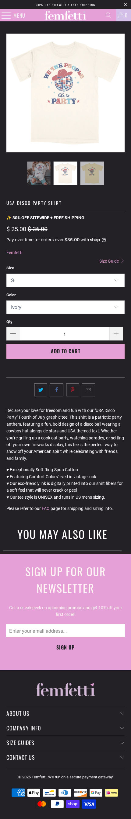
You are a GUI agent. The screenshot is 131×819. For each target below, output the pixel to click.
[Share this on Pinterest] (72, 390)
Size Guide (109, 261)
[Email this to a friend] (88, 390)
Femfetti (14, 252)
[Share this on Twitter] (40, 390)
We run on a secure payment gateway (80, 777)
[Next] (120, 93)
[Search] (108, 15)
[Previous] (11, 93)
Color (11, 295)
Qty (9, 321)
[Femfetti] (65, 15)
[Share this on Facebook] (56, 390)
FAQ (46, 508)
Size (10, 268)
